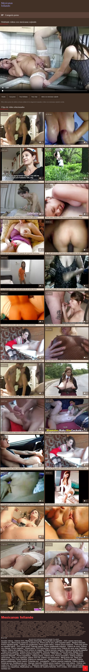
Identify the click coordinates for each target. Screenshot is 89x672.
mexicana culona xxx (20, 634)
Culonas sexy (55, 648)
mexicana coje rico (46, 633)
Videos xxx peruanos (75, 665)
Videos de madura (15, 650)
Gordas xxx (6, 669)
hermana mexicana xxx (25, 629)
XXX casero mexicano (73, 641)
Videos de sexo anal (70, 648)
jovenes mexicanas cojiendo (50, 630)
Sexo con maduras (19, 658)
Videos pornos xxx (55, 659)
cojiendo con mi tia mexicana (71, 622)
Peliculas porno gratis (10, 654)
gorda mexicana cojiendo (65, 626)
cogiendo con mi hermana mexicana (33, 621)
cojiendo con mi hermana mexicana (22, 622)
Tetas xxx (78, 658)
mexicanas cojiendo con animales (34, 636)
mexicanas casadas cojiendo (11, 636)
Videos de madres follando (45, 667)
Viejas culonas (69, 654)
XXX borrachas (42, 648)
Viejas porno (30, 648)
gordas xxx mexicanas (46, 627)
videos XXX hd (34, 658)
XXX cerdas (62, 667)
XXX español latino (63, 643)
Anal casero (22, 661)
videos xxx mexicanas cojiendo (49, 97)
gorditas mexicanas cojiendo (65, 627)
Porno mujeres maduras (30, 654)
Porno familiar (21, 659)
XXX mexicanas (23, 646)
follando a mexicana (8, 626)
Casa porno (12, 97)
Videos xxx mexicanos (50, 658)
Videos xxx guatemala (29, 645)
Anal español (36, 652)
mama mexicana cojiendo (31, 631)
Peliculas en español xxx (20, 665)
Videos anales (78, 661)
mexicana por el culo (13, 635)
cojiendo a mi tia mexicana (57, 621)
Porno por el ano (47, 643)
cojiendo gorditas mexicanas (32, 624)
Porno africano (66, 652)
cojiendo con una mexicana (10, 624)
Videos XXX (19, 641)
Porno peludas (70, 659)
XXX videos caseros (76, 667)
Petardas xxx (33, 661)
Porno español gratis (10, 645)
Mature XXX (78, 652)
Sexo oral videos (68, 663)
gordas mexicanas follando (26, 627)
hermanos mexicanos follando (69, 629)
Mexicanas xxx (67, 658)
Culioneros (46, 654)
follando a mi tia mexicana (26, 626)
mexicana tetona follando (31, 635)
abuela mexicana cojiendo (10, 621)
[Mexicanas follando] (85, 668)
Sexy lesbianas (23, 97)
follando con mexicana (46, 626)
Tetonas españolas (51, 652)
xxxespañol (45, 661)
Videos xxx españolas (10, 667)
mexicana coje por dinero (29, 633)
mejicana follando (70, 631)
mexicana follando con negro (55, 634)
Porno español (17, 648)
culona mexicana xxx (8, 625)
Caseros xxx (34, 643)
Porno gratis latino (46, 645)
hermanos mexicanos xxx (10, 630)
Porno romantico (62, 656)
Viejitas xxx (6, 643)
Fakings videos (37, 646)
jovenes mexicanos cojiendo (11, 631)
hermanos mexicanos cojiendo (45, 629)
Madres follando (79, 643)
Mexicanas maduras (19, 643)
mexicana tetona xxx (50, 635)
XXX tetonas (56, 654)
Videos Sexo (25, 652)
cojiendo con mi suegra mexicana (47, 622)
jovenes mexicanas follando (72, 630)
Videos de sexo (73, 646)
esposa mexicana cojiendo (71, 625)
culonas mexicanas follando (50, 625)
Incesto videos (7, 641)
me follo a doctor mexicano (52, 631)
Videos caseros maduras (61, 661)
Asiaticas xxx (6, 663)
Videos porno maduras (64, 645)
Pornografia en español (53, 641)
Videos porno (37, 656)
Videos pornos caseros (54, 650)
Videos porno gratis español (75, 650)
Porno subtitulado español (55, 646)
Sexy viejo (34, 97)
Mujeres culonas (8, 659)
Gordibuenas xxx (20, 663)
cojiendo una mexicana (52, 624)
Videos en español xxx (37, 659)
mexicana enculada (36, 634)
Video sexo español (10, 652)
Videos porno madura (51, 663)
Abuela (3, 97)
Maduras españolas (40, 665)
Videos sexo (49, 656)
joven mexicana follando (29, 630)
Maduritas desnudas (33, 641)
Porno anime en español (34, 650)
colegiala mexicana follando (72, 624)
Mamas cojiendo (35, 663)
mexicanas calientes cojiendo (70, 635)
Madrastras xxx (26, 667)
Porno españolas (24, 656)
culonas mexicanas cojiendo (28, 625)
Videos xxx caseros (57, 665)
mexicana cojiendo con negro (65, 633)
